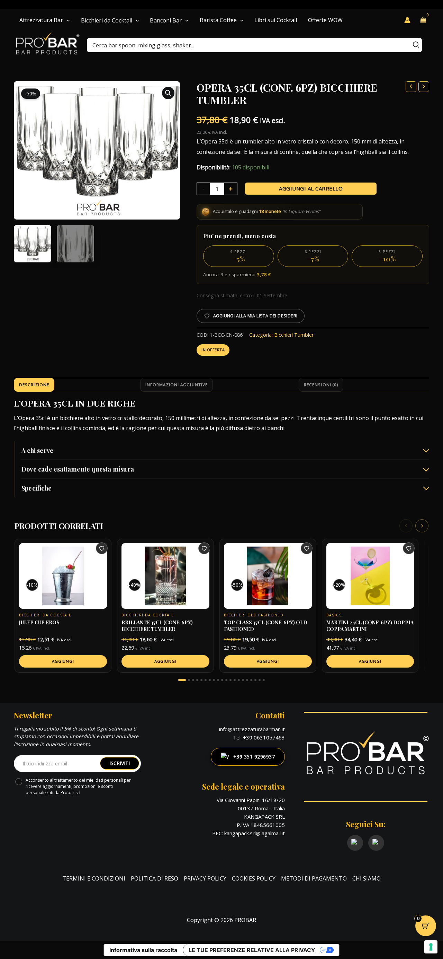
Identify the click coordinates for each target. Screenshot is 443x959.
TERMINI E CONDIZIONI (93, 878)
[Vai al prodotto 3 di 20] (193, 680)
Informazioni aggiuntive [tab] (176, 384)
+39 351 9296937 (254, 756)
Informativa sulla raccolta (143, 950)
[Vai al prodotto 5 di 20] (201, 680)
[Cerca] (416, 45)
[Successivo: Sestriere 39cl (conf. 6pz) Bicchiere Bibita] (423, 86)
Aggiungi (63, 661)
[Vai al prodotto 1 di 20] (182, 680)
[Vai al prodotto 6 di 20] (206, 680)
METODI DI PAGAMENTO (314, 878)
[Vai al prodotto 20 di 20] (264, 680)
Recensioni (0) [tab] (321, 384)
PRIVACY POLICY (205, 878)
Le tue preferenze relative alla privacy (252, 950)
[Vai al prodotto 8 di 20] (214, 680)
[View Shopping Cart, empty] (423, 20)
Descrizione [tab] (34, 384)
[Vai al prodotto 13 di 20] (235, 680)
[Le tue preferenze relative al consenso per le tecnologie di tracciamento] (430, 946)
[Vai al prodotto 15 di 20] (243, 680)
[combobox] (254, 45)
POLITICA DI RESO (154, 878)
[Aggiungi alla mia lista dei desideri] (102, 548)
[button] (66, 20)
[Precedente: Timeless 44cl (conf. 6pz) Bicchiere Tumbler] (411, 86)
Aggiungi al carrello (311, 188)
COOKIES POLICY (253, 878)
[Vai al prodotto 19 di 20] (260, 680)
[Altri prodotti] (421, 525)
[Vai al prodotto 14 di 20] (239, 680)
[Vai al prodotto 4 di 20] (197, 680)
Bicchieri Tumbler (294, 335)
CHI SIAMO (366, 878)
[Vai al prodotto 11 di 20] (226, 680)
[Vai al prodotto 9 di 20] (218, 680)
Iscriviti (119, 763)
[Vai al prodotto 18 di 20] (255, 680)
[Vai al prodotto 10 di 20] (222, 680)
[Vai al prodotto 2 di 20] (189, 680)
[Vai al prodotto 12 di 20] (230, 680)
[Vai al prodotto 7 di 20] (210, 680)
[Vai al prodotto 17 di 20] (251, 680)
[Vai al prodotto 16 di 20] (247, 680)
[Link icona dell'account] (407, 20)
